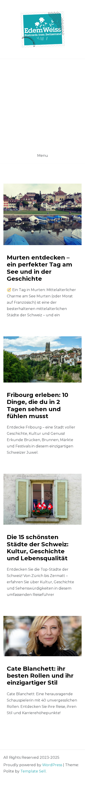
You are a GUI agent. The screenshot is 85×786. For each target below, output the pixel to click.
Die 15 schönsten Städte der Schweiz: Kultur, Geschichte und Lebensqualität (37, 547)
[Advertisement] (42, 103)
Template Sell (33, 771)
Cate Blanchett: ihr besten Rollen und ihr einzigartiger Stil (40, 675)
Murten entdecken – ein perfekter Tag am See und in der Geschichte (39, 268)
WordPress (52, 765)
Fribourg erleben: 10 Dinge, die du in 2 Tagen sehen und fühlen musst (37, 405)
